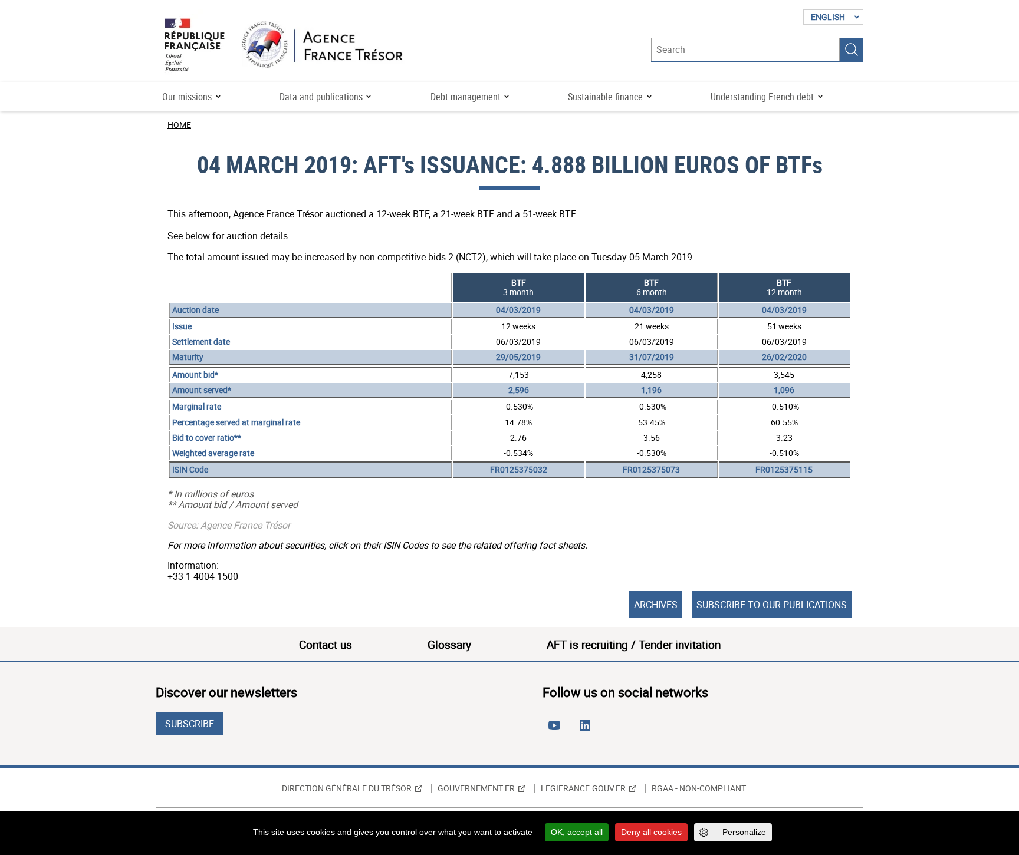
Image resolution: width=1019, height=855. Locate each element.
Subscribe (189, 723)
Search (851, 49)
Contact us (325, 644)
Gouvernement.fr (476, 788)
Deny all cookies (651, 832)
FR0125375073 (651, 469)
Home (179, 124)
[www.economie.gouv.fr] (195, 45)
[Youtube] (557, 730)
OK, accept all (577, 832)
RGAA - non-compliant (699, 788)
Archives (656, 604)
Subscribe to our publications (771, 604)
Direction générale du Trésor (347, 788)
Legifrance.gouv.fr (583, 788)
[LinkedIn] (587, 730)
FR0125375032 (518, 469)
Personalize (744, 832)
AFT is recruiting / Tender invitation (634, 644)
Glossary (449, 644)
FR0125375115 (784, 469)
